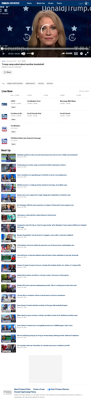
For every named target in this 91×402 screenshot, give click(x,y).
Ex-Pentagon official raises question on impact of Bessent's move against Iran (45, 205)
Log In (81, 3)
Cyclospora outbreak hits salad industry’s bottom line (36, 215)
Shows (50, 3)
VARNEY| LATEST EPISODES (14, 83)
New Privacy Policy (22, 389)
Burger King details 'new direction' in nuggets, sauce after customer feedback (45, 235)
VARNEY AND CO (30, 83)
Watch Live (41, 3)
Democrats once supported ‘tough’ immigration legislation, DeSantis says (44, 195)
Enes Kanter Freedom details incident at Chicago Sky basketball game (42, 305)
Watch (13, 107)
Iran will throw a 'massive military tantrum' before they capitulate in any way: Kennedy (47, 255)
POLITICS (41, 83)
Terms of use (39, 389)
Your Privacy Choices (60, 389)
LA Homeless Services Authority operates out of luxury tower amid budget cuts (45, 245)
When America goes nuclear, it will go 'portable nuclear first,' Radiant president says (47, 315)
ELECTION (50, 83)
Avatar (86, 3)
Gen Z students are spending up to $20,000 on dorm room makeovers (42, 175)
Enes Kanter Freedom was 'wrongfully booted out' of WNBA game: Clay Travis (45, 325)
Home (29, 3)
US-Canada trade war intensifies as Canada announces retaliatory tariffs (43, 345)
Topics (59, 3)
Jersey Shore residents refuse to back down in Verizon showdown (41, 295)
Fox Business (10, 3)
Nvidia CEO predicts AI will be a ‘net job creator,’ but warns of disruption (43, 275)
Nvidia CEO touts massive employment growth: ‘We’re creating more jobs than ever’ (47, 285)
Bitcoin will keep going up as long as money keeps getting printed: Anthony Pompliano (48, 335)
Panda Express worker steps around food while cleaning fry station (41, 165)
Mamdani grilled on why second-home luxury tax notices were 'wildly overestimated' (47, 155)
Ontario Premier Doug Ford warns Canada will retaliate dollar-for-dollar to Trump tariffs (49, 265)
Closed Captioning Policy (25, 392)
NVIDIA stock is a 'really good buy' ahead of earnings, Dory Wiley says (42, 185)
